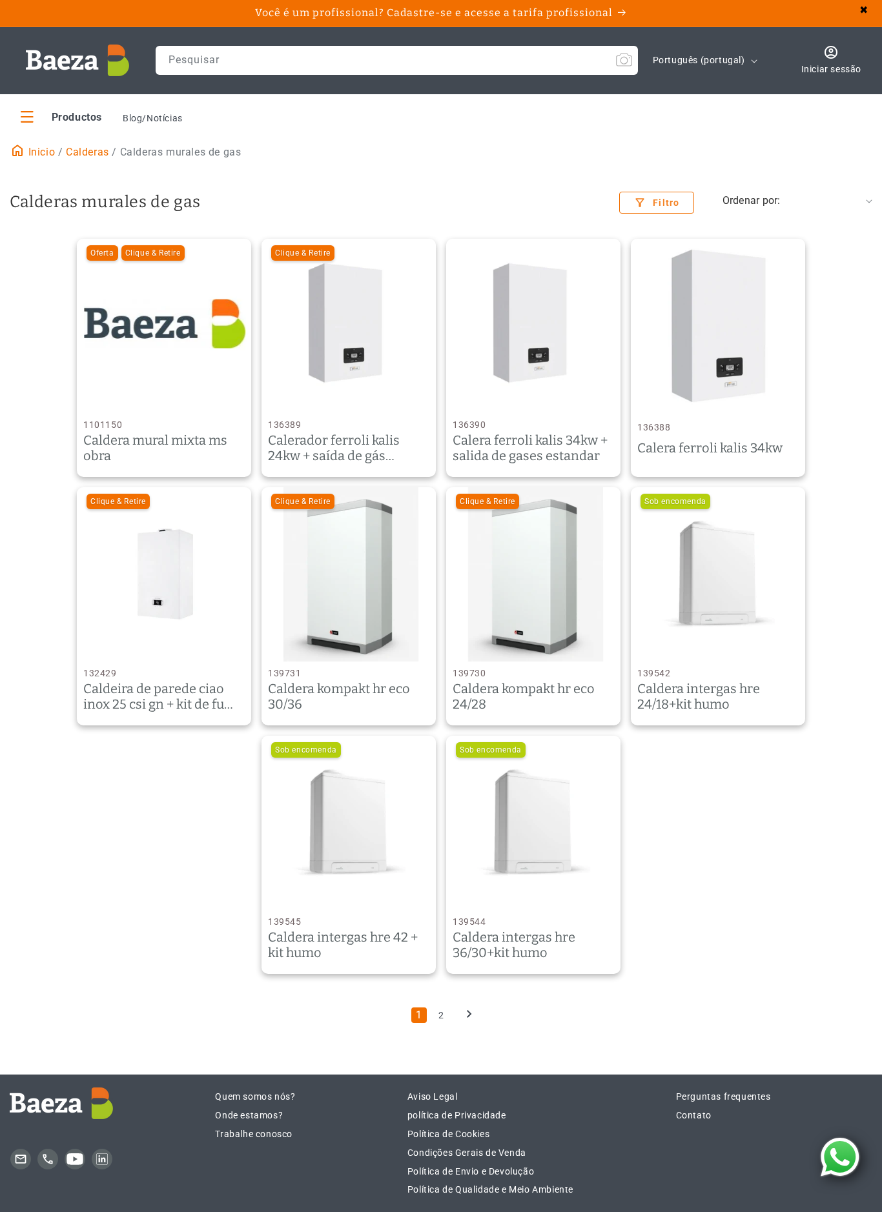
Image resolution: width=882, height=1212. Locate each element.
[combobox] (397, 60)
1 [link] (419, 1015)
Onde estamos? (249, 1115)
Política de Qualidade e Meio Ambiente (490, 1189)
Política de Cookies (448, 1134)
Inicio (40, 152)
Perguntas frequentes (723, 1096)
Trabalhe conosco (253, 1134)
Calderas (87, 152)
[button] (61, 116)
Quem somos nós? (255, 1096)
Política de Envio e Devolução (470, 1171)
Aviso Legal (432, 1096)
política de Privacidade (456, 1115)
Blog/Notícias (153, 118)
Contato (694, 1115)
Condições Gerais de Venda (466, 1152)
